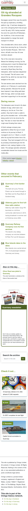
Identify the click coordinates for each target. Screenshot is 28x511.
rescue (11, 160)
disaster (19, 158)
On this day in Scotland (11, 499)
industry (5, 160)
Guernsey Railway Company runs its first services (14, 226)
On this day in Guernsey (11, 501)
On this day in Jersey (10, 504)
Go (23, 359)
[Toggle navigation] (24, 2)
